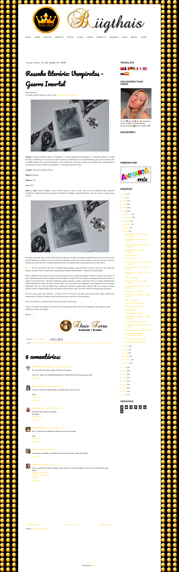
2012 (125, 391)
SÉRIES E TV (101, 37)
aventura (34, 343)
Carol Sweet (36, 464)
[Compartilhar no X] (56, 339)
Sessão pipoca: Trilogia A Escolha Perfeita (135, 282)
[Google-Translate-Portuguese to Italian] (136, 70)
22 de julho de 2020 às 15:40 (47, 449)
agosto (127, 227)
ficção (45, 343)
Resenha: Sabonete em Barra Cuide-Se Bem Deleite (137, 245)
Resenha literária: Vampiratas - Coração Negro (137, 295)
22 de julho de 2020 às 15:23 (54, 427)
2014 (125, 384)
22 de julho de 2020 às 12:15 (53, 408)
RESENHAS (114, 37)
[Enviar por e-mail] (51, 339)
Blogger (94, 565)
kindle (72, 343)
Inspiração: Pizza (130, 310)
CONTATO (47, 37)
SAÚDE (144, 37)
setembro (128, 224)
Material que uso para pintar (133, 291)
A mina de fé (36, 438)
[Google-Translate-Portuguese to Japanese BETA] (140, 70)
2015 (125, 381)
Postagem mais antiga (106, 524)
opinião (87, 343)
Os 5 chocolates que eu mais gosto (135, 321)
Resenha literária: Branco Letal (134, 342)
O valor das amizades (131, 277)
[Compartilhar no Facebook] (59, 339)
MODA (124, 37)
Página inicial (70, 524)
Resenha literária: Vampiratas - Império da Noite (137, 287)
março (127, 356)
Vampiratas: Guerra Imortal (67, 95)
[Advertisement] (79, 49)
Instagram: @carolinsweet (40, 475)
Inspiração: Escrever (131, 255)
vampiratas (109, 343)
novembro (128, 217)
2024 (125, 197)
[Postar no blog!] (53, 339)
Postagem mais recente (33, 524)
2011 (125, 394)
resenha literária (100, 343)
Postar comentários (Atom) (40, 528)
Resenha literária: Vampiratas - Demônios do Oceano (134, 334)
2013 (125, 388)
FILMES (90, 37)
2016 (125, 377)
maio (126, 349)
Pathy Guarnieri (38, 386)
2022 (125, 204)
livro (82, 343)
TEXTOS (70, 37)
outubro (127, 221)
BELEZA (134, 37)
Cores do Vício (37, 397)
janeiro (127, 363)
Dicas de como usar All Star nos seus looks (136, 268)
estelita (34, 449)
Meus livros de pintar (131, 300)
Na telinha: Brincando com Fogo (135, 306)
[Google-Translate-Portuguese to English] (145, 70)
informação (66, 343)
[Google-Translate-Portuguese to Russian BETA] (122, 75)
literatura (78, 343)
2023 (125, 201)
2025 (125, 194)
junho (127, 346)
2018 (125, 371)
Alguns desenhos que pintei (133, 313)
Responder (35, 378)
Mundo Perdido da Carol (40, 473)
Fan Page (35, 477)
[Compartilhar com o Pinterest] (61, 339)
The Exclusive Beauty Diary (42, 366)
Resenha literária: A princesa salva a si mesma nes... (137, 262)
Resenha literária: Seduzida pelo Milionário (134, 251)
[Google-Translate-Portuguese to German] (131, 70)
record (92, 343)
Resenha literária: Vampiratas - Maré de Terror (137, 326)
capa (29, 268)
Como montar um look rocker (134, 303)
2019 (125, 367)
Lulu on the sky (37, 408)
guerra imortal (52, 343)
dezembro (128, 214)
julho (127, 231)
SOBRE (37, 37)
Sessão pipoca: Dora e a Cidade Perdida (137, 330)
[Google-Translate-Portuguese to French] (127, 70)
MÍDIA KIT (59, 37)
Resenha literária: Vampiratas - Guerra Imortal (137, 273)
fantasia (39, 343)
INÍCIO (28, 37)
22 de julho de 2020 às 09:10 (54, 386)
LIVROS (80, 37)
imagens (59, 343)
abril (126, 353)
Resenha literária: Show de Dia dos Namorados (136, 235)
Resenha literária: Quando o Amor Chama (135, 240)
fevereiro (128, 359)
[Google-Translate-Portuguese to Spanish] (127, 75)
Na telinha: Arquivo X (131, 258)
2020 (125, 211)
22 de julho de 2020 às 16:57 (51, 464)
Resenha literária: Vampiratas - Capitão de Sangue (137, 317)
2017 (125, 374)
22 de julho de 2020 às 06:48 (62, 366)
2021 (125, 207)
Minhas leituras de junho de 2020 (135, 338)
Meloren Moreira (38, 427)
